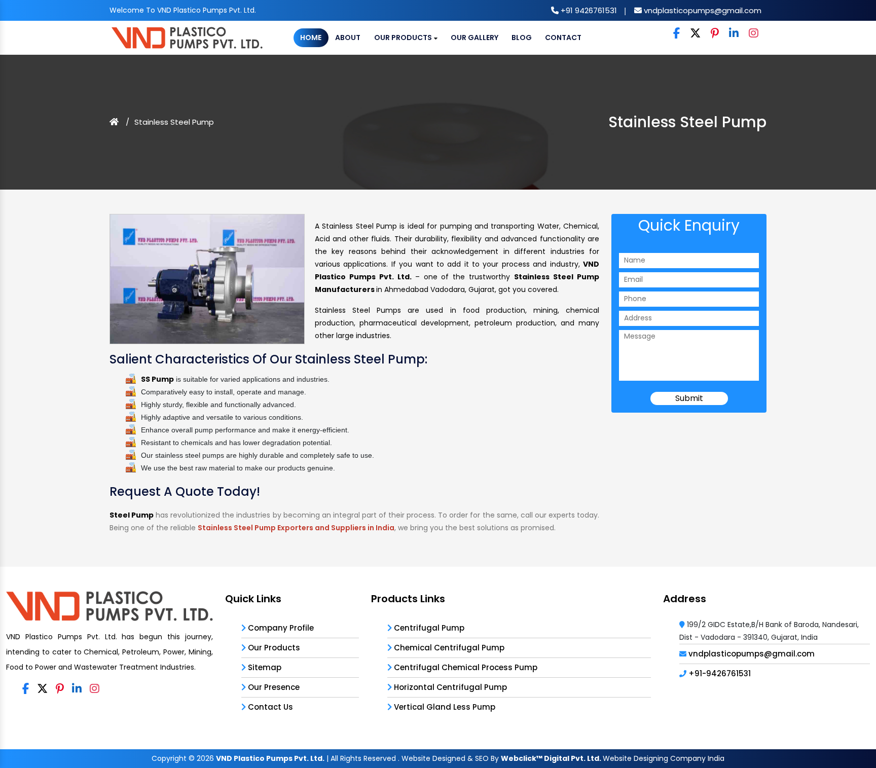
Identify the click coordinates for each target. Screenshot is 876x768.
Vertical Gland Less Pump (443, 707)
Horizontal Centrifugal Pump (449, 687)
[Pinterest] (715, 34)
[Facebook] (676, 34)
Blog (522, 37)
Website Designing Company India (663, 758)
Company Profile (280, 628)
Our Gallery (474, 37)
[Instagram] (753, 34)
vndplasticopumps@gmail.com (701, 10)
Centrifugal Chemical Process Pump (464, 667)
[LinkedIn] (734, 34)
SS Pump (157, 379)
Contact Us (269, 707)
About (347, 37)
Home (310, 37)
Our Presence (273, 687)
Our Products (403, 37)
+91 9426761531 (588, 10)
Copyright (169, 758)
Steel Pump (132, 515)
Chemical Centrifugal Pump (448, 647)
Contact (563, 37)
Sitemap (263, 667)
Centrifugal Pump (428, 628)
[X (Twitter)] (695, 34)
